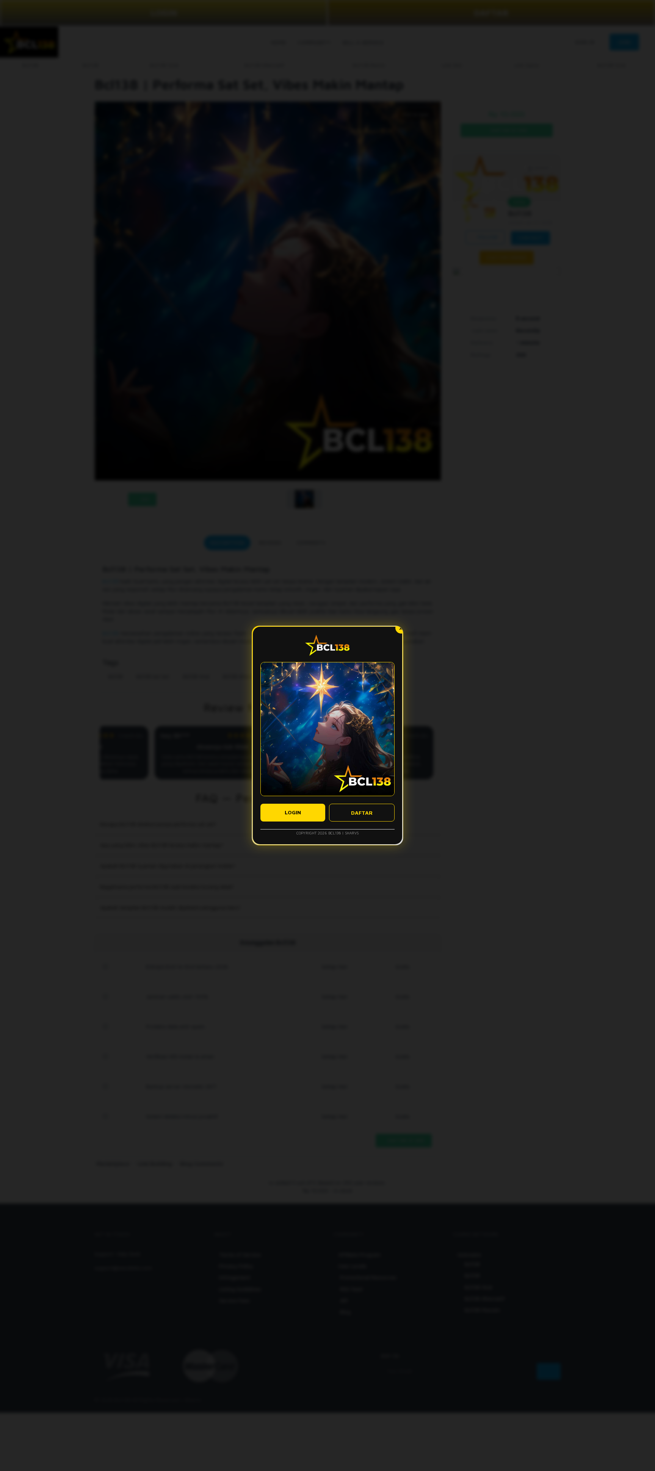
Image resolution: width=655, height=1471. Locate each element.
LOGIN (293, 812)
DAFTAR (362, 812)
